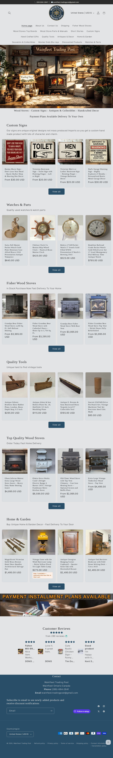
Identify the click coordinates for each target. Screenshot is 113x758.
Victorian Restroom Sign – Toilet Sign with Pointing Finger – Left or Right (42, 172)
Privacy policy (53, 743)
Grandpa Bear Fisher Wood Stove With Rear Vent (70, 326)
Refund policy (39, 743)
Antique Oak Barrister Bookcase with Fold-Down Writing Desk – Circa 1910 (97, 563)
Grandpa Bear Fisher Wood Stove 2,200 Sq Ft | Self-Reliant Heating (14, 327)
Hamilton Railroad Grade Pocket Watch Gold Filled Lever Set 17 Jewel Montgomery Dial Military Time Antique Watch (97, 251)
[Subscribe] (51, 711)
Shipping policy (82, 743)
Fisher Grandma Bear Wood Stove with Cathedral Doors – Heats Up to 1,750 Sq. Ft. (42, 328)
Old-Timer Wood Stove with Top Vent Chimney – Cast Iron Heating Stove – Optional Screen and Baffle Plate (70, 484)
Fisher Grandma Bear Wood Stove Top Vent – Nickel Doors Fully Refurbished (97, 327)
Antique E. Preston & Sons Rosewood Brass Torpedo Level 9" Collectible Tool (69, 406)
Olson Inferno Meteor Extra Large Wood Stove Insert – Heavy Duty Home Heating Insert (14, 483)
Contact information (98, 743)
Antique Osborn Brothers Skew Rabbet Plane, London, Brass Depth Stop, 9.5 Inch (14, 406)
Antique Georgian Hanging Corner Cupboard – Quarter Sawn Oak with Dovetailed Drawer (68, 564)
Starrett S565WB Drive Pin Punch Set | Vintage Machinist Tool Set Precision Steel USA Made (98, 407)
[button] (9, 13)
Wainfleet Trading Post (22, 743)
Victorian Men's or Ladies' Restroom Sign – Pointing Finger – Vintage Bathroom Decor (70, 174)
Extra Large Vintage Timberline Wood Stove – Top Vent (96, 480)
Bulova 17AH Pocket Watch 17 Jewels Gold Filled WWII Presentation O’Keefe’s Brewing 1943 (70, 250)
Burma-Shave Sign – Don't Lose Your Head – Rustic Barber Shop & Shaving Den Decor (14, 172)
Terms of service (67, 743)
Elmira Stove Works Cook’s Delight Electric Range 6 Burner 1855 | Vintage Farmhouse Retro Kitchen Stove (42, 484)
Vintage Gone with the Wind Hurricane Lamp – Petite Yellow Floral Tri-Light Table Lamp (42, 563)
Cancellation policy (99, 746)
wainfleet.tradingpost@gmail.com (66, 2)
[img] (56, 632)
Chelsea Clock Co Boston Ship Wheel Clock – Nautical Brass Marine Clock (42, 248)
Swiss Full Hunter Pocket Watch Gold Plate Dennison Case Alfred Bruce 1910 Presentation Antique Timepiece (14, 251)
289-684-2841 (42, 2)
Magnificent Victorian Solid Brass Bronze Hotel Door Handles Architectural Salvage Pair (14, 564)
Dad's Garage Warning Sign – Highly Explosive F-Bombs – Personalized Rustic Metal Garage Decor (97, 174)
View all (56, 191)
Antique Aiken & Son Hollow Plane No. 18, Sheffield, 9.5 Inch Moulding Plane (42, 406)
